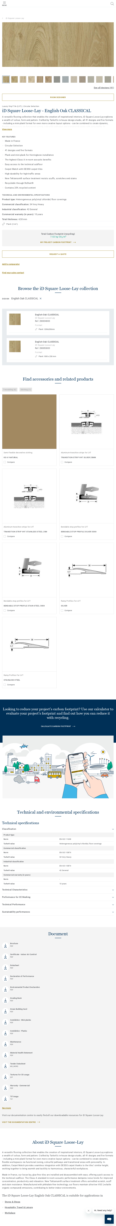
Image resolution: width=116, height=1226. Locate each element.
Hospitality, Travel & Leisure (19, 1207)
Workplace (10, 1213)
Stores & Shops (12, 1202)
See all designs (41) (104, 87)
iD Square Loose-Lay (15, 18)
